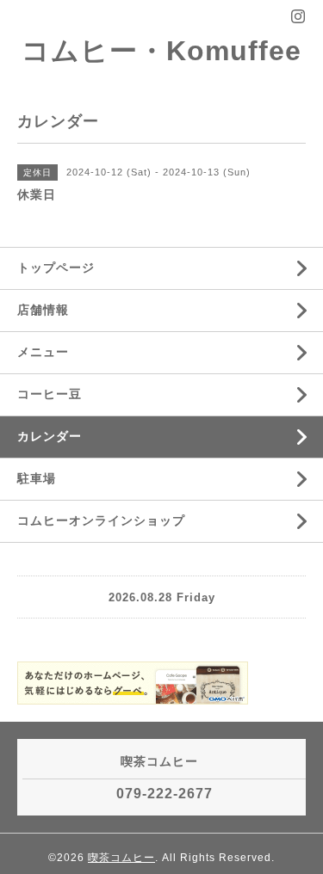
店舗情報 (43, 310)
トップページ (56, 267)
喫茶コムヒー (121, 858)
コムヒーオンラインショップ (101, 520)
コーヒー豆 (49, 394)
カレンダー (49, 436)
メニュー (43, 352)
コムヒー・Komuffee (161, 50)
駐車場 (36, 478)
